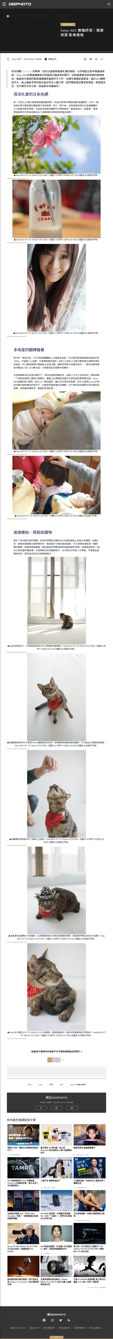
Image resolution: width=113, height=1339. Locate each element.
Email (102, 59)
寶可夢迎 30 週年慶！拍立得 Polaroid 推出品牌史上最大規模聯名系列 (56, 1150)
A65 (30, 71)
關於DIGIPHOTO (18, 1328)
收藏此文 (52, 59)
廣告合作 (34, 1328)
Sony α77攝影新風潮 (77, 1085)
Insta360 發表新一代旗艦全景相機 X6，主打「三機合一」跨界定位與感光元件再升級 (56, 1216)
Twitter (96, 59)
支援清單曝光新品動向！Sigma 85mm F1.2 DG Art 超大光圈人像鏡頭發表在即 (56, 1281)
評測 (51, 1085)
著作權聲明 (48, 1328)
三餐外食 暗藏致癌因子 (50, 1180)
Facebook (85, 59)
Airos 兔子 (17, 59)
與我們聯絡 (79, 1328)
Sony (24, 71)
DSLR (29, 1085)
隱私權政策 (64, 1328)
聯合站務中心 (96, 1328)
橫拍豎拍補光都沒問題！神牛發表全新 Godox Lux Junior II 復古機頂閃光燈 (23, 1281)
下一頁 (63, 1059)
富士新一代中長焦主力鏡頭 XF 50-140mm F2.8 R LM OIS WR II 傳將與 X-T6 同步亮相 (89, 1248)
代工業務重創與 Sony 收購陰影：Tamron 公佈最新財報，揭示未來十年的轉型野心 (22, 1183)
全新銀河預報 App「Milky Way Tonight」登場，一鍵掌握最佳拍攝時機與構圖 (22, 1216)
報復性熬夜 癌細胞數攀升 (84, 1148)
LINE (91, 59)
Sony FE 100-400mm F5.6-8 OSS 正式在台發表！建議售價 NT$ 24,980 (22, 1248)
